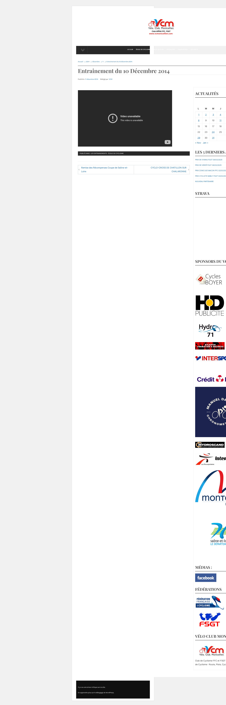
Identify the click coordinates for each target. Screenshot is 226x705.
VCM (110, 79)
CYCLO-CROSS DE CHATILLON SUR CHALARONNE (168, 169)
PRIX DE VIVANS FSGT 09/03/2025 (208, 160)
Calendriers (183, 49)
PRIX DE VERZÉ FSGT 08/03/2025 (208, 165)
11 (220, 120)
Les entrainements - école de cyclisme (107, 153)
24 (213, 132)
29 (199, 138)
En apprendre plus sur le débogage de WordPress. (96, 693)
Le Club (130, 49)
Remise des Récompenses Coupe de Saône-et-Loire (104, 169)
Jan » (205, 143)
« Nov (198, 143)
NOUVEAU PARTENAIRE (204, 181)
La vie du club (158, 49)
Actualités (171, 49)
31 (213, 138)
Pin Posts (194, 49)
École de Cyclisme (143, 49)
